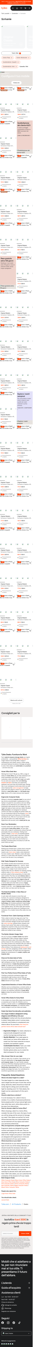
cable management (18, 788)
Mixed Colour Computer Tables (10, 1187)
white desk (15, 833)
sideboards (24, 947)
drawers (3, 782)
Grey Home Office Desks (8, 1182)
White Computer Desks (7, 1180)
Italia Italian (9, 1333)
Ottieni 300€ (25, 1233)
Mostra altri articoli (16, 700)
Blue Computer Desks (22, 1182)
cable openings (8, 923)
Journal (3, 1200)
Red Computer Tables (7, 1185)
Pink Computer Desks (7, 1183)
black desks (12, 852)
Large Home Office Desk (8, 1193)
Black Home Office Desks (22, 1180)
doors (10, 782)
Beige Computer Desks (21, 1185)
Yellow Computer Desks (21, 1183)
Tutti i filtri (16, 53)
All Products (16, 1204)
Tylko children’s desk (17, 872)
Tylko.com (5, 1204)
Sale (8, 1200)
